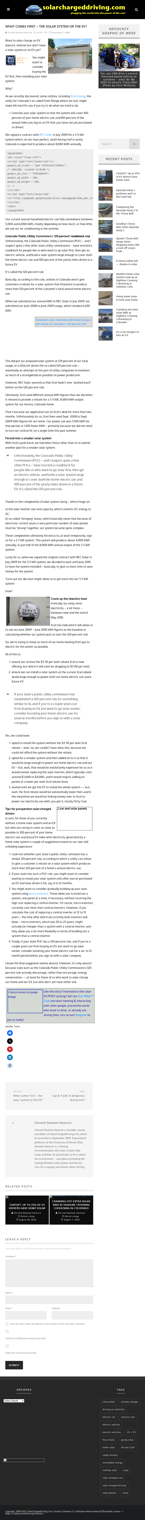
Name (9, 1292)
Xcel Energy (78, 96)
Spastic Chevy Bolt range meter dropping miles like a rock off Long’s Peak (128, 245)
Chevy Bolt (109, 1402)
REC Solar (46, 134)
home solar (109, 1447)
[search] (134, 144)
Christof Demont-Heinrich (19, 32)
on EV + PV (42, 32)
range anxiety (110, 1455)
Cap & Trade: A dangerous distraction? (68, 1095)
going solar (127, 1440)
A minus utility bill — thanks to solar (127, 262)
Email (8, 1308)
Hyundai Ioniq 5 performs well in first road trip (126, 193)
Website (56, 1308)
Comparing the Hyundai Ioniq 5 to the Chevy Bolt (127, 210)
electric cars (128, 1417)
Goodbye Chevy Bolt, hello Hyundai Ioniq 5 (127, 227)
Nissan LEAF (128, 1447)
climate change (129, 1402)
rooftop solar (110, 1470)
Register (82, 1015)
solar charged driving (114, 1485)
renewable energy (113, 1462)
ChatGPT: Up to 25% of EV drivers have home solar (128, 176)
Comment (10, 1256)
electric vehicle (111, 1424)
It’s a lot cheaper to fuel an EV (127, 333)
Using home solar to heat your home (127, 298)
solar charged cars (113, 1478)
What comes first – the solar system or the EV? (28, 1095)
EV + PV (131, 1432)
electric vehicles (112, 1432)
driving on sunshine (114, 1409)
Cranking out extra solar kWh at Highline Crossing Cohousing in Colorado (127, 316)
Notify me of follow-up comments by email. (25, 1338)
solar (126, 1470)
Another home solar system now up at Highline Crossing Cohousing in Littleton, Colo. (128, 280)
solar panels (109, 1493)
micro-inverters (38, 893)
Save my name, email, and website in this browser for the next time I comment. (47, 1324)
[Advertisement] (119, 114)
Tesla (125, 1493)
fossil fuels (109, 1440)
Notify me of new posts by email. (21, 1353)
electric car (109, 1417)
